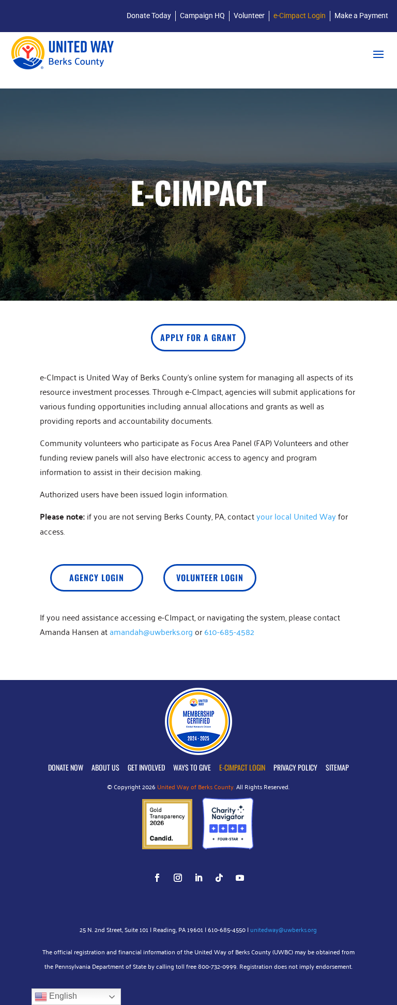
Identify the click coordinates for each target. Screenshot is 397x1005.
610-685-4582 (229, 631)
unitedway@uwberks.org (283, 929)
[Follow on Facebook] (157, 877)
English (62, 996)
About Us (105, 767)
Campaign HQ (202, 15)
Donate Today (149, 15)
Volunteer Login (209, 577)
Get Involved (146, 767)
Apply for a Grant (198, 337)
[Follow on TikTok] (219, 877)
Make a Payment (361, 15)
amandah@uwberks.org (151, 631)
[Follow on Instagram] (178, 877)
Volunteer (249, 15)
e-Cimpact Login (299, 15)
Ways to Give (192, 767)
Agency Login (96, 577)
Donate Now (65, 767)
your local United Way (296, 516)
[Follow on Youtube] (240, 877)
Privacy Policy (295, 767)
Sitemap (337, 767)
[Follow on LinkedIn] (198, 877)
